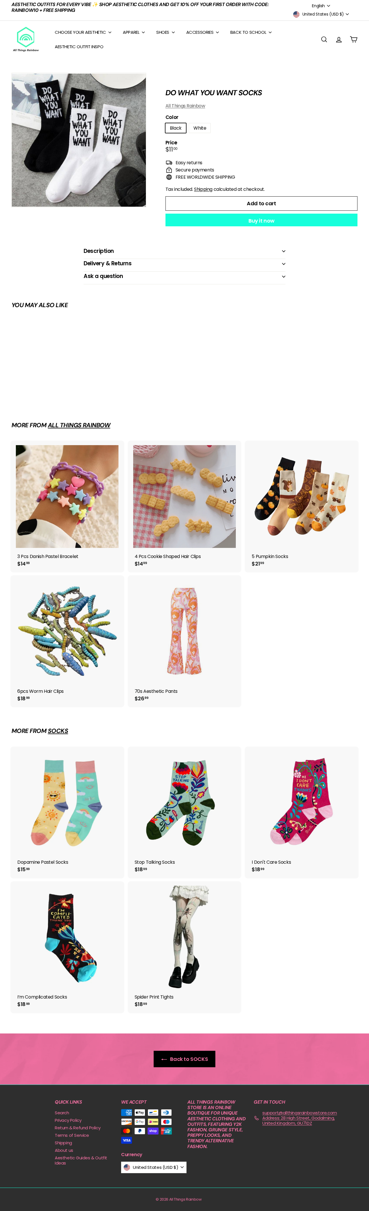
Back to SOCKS (188, 1059)
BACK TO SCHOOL (248, 32)
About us (64, 1150)
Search (62, 1113)
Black (176, 128)
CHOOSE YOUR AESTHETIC (81, 32)
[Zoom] (79, 140)
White (199, 128)
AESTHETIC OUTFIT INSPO (79, 47)
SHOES (163, 32)
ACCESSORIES (200, 32)
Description (99, 251)
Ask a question (103, 276)
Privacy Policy (68, 1120)
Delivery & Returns (107, 263)
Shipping (203, 189)
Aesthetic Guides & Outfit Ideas (81, 1160)
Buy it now (261, 220)
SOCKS (58, 731)
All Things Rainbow (185, 105)
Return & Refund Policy (77, 1128)
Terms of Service (72, 1135)
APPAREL (131, 32)
